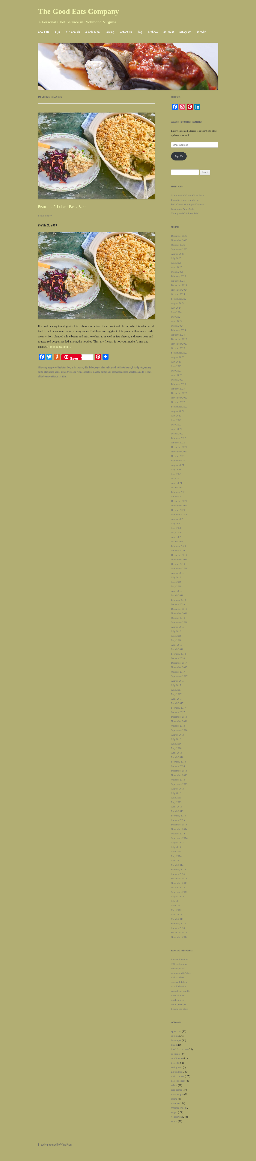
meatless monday (92, 372)
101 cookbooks (179, 964)
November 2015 (179, 775)
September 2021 (179, 460)
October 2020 (178, 510)
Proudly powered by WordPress (55, 1144)
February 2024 (178, 330)
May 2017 (176, 694)
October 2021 (178, 456)
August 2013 (177, 896)
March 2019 (177, 595)
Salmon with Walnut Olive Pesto (187, 195)
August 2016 (177, 734)
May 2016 (176, 748)
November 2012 (179, 937)
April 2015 (176, 806)
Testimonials (72, 32)
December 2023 (179, 339)
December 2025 (179, 235)
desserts (175, 1062)
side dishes (89, 367)
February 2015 (178, 815)
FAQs (57, 32)
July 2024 (176, 307)
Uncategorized (178, 1107)
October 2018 (178, 617)
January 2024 (178, 334)
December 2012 (179, 932)
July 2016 (176, 739)
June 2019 (176, 581)
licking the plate (179, 1008)
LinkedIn (201, 32)
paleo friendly (178, 1080)
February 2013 (178, 923)
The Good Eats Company (78, 11)
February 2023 (178, 384)
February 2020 (178, 546)
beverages (176, 1040)
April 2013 (176, 914)
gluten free (65, 367)
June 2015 (176, 797)
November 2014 (179, 829)
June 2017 (176, 689)
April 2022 (176, 429)
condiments (177, 1058)
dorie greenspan (179, 1004)
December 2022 (179, 393)
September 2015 (179, 784)
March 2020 (177, 541)
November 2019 (179, 559)
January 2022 (178, 442)
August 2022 (177, 411)
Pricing (110, 32)
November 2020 (179, 505)
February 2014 (178, 869)
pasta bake (106, 372)
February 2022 (178, 438)
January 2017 (178, 712)
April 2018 (176, 644)
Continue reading (59, 346)
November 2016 (179, 721)
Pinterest (168, 32)
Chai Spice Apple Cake (183, 208)
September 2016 (179, 730)
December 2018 (179, 608)
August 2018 (177, 626)
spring (174, 1098)
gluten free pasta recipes (72, 372)
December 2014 (179, 824)
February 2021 (178, 492)
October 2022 (178, 402)
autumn (175, 1035)
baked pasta (137, 367)
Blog (139, 32)
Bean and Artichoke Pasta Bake (62, 206)
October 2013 (178, 887)
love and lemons (179, 959)
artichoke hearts (123, 367)
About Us (43, 32)
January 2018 (178, 658)
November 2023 (179, 343)
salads (174, 1085)
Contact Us (125, 32)
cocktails (175, 1053)
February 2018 (178, 653)
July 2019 (176, 577)
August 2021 (177, 465)
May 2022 (176, 424)
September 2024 (179, 298)
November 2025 (179, 240)
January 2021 (178, 496)
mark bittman (178, 995)
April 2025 (176, 267)
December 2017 (179, 662)
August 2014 (177, 842)
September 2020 (179, 514)
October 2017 (178, 671)
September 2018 (179, 622)
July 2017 (176, 685)
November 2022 (179, 397)
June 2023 (176, 366)
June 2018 (176, 635)
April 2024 (176, 321)
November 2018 (179, 613)
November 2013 (179, 883)
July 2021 (176, 469)
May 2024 (176, 316)
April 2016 (176, 752)
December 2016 (179, 716)
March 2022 (177, 433)
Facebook (152, 32)
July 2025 (176, 258)
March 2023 (177, 379)
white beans (43, 376)
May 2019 (176, 586)
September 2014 (179, 838)
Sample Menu (93, 32)
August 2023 (177, 357)
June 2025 (176, 262)
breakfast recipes (179, 1049)
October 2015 (178, 779)
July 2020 (176, 523)
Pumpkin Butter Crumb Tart (185, 199)
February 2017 (178, 707)
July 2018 (176, 631)
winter (174, 1121)
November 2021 (179, 451)
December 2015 (179, 770)
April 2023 (176, 375)
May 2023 (176, 370)
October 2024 (178, 294)
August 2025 (177, 253)
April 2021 (176, 483)
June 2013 (176, 905)
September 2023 (179, 352)
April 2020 (176, 537)
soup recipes (177, 1094)
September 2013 (179, 892)
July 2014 (176, 847)
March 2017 (177, 703)
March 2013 (177, 919)
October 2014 (178, 833)
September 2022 (179, 406)
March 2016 (177, 757)
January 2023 (178, 388)
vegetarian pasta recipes (140, 372)
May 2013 (176, 910)
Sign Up (179, 156)
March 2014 (177, 865)
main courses (77, 367)
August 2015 (177, 788)
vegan (174, 1112)
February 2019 (178, 599)
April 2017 (176, 698)
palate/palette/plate (181, 972)
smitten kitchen (179, 981)
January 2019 (178, 604)
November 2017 (179, 667)
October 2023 (178, 348)
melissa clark (177, 977)
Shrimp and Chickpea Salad (185, 213)
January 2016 (178, 766)
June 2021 (176, 474)
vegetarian (100, 367)
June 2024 (176, 312)
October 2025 (178, 244)
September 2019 (179, 568)
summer (175, 1103)
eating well (176, 1067)
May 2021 (176, 478)
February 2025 (178, 276)
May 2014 (176, 856)
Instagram (184, 32)
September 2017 (179, 676)
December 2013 (179, 878)
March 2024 (177, 325)
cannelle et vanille (180, 990)
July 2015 (176, 793)
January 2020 (178, 550)
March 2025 (177, 271)
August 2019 (177, 573)
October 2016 (178, 725)
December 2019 (179, 555)
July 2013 (176, 901)
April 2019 (176, 590)
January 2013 (178, 928)
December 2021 (179, 447)
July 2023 (176, 361)
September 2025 (179, 249)
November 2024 (179, 289)
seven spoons (178, 968)
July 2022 (176, 415)
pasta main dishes (120, 372)
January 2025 (178, 280)
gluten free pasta (52, 372)
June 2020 (176, 528)
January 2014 (178, 874)
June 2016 (176, 743)
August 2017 (177, 680)
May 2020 (176, 532)
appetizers (176, 1031)
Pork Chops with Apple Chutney (187, 204)
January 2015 (178, 820)
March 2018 (177, 649)
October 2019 (178, 564)
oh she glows (177, 999)
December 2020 (179, 501)
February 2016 (178, 761)
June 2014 (176, 851)
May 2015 (176, 802)
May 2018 (176, 640)
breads (174, 1044)
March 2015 (177, 811)
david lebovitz (178, 986)
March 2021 (177, 487)
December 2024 (179, 285)
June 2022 (176, 420)
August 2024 (177, 303)
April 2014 (176, 860)
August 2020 (177, 519)
